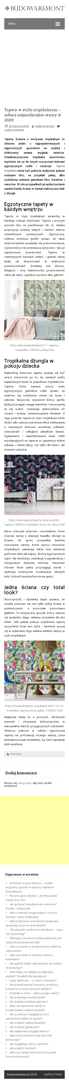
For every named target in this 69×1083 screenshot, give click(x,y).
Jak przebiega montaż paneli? (28, 997)
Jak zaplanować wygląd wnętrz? (30, 1031)
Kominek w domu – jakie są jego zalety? (35, 993)
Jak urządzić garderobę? (25, 1027)
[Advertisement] (34, 65)
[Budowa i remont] (34, 10)
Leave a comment (14, 129)
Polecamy (15, 754)
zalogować (24, 783)
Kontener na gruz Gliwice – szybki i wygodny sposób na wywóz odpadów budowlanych (30, 887)
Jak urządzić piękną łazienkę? (28, 1022)
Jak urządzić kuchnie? (23, 1048)
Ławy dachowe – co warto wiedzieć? (33, 980)
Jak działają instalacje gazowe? (29, 1001)
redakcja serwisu (44, 126)
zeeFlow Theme (53, 1074)
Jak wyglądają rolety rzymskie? (29, 1044)
